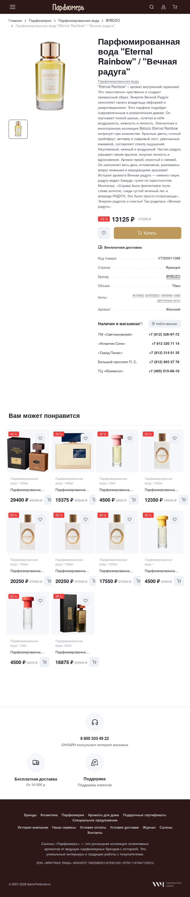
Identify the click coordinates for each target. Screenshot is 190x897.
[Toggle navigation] (12, 6)
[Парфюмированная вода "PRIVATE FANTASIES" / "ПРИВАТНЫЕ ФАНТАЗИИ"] (72, 613)
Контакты (95, 832)
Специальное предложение (95, 819)
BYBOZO (113, 20)
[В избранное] (104, 233)
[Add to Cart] (49, 500)
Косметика (49, 814)
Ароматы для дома (103, 814)
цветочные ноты (168, 300)
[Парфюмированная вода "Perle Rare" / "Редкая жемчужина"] (72, 451)
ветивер (138, 295)
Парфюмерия (40, 20)
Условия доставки (124, 827)
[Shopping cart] (175, 7)
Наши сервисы (64, 827)
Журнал (149, 827)
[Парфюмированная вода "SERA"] (162, 451)
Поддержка (95, 778)
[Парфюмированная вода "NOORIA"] (72, 532)
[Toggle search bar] (152, 7)
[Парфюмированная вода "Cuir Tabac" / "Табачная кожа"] (27, 451)
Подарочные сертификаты (144, 814)
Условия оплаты (93, 827)
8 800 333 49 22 (94, 738)
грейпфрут (152, 295)
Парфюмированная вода (78, 20)
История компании (33, 827)
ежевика (167, 295)
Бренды (30, 814)
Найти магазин (166, 323)
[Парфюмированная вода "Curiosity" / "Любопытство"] (116, 451)
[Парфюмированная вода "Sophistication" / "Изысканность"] (27, 613)
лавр (177, 295)
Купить (150, 233)
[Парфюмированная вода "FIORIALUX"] (116, 532)
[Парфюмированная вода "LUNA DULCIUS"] (27, 532)
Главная (15, 20)
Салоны (166, 827)
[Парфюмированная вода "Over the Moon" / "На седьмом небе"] (162, 532)
